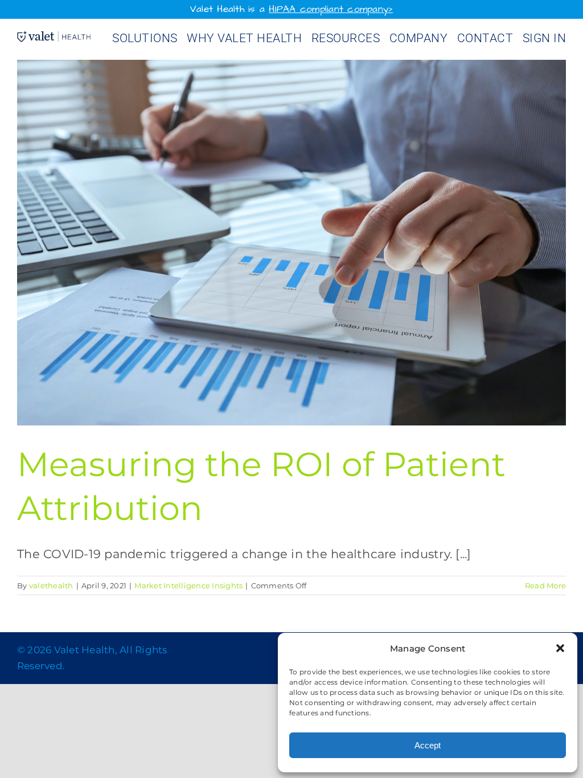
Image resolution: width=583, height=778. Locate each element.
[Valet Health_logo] (54, 37)
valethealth (51, 585)
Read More (545, 585)
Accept (427, 745)
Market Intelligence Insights (188, 585)
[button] (560, 648)
